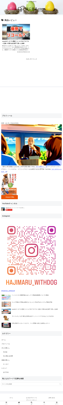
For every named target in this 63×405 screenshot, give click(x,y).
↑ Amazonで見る (9, 197)
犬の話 (5, 352)
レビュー (4, 368)
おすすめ (6, 372)
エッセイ (6, 364)
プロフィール (6, 344)
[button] (60, 384)
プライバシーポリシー (31, 400)
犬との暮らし (6, 348)
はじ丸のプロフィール (31, 397)
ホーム (4, 340)
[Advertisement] (31, 71)
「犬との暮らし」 (40, 166)
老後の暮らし (6, 360)
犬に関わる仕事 (8, 356)
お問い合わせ (51, 397)
